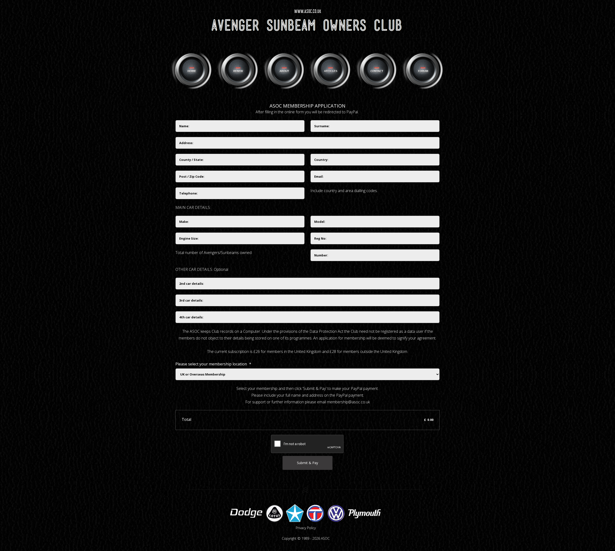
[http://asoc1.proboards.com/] (423, 70)
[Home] (192, 70)
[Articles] (330, 70)
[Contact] (377, 70)
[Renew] (238, 70)
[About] (284, 70)
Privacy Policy (306, 528)
